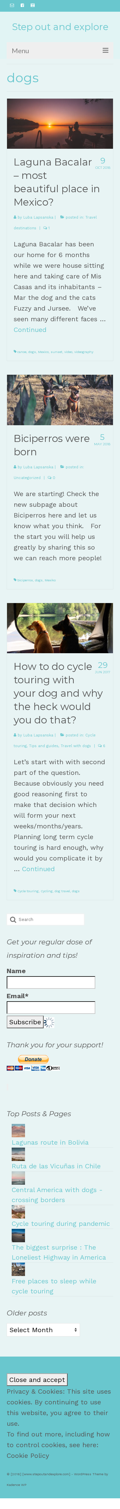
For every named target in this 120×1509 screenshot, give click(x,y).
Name (16, 971)
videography (83, 352)
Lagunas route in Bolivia (50, 1142)
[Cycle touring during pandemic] (18, 1211)
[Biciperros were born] (60, 399)
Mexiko (50, 580)
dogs (32, 352)
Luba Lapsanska (38, 217)
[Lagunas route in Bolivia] (18, 1130)
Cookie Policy (28, 1456)
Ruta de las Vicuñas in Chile (56, 1166)
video (68, 352)
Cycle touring (28, 891)
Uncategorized (27, 478)
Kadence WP (16, 1485)
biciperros (25, 580)
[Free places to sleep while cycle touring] (18, 1269)
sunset (56, 352)
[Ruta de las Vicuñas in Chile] (18, 1154)
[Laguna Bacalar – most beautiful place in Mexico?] (60, 123)
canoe (21, 352)
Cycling (47, 891)
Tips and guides (43, 746)
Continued (30, 330)
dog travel (62, 891)
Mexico (43, 352)
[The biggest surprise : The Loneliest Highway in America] (18, 1235)
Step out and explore (60, 26)
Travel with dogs (76, 746)
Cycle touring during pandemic (61, 1224)
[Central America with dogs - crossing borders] (18, 1177)
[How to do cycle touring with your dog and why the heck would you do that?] (60, 627)
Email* (18, 996)
